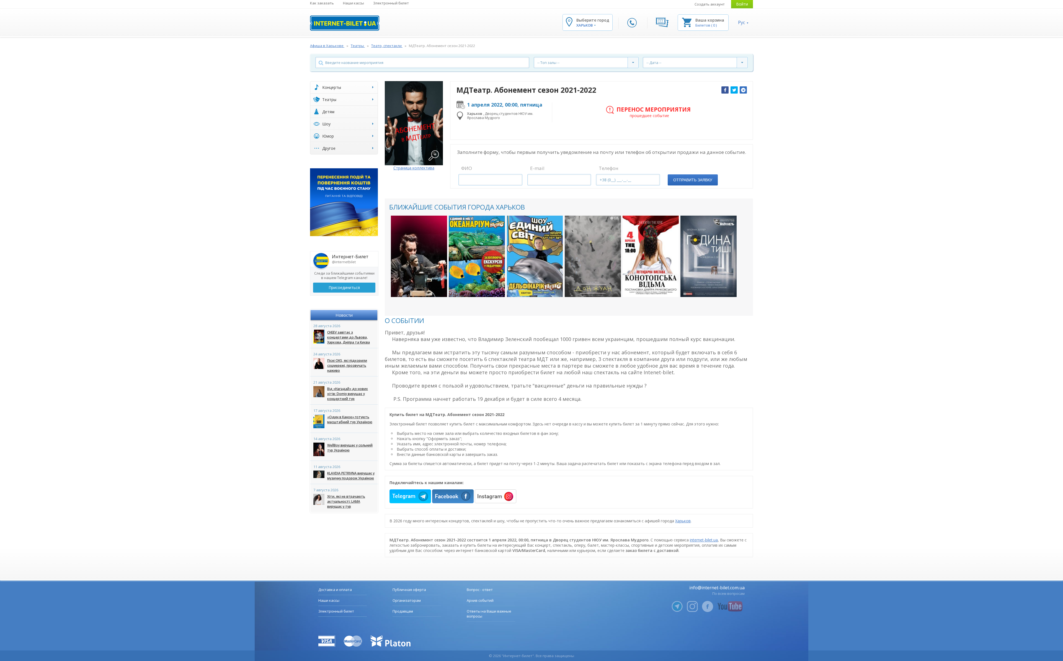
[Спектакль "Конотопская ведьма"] (651, 256)
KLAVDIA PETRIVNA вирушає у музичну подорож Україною (351, 476)
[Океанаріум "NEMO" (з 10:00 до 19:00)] (477, 256)
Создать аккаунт (710, 4)
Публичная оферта (409, 589)
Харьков (683, 520)
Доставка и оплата (335, 589)
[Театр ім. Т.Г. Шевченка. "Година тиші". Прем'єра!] (708, 256)
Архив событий (480, 600)
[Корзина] (687, 22)
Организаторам (407, 600)
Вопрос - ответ (480, 589)
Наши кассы (353, 3)
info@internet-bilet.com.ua (717, 588)
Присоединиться (344, 287)
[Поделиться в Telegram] (743, 90)
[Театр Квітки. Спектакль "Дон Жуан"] (593, 256)
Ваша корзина (709, 20)
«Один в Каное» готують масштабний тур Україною (349, 419)
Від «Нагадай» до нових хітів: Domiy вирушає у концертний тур (347, 393)
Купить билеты (415, 287)
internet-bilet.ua (704, 540)
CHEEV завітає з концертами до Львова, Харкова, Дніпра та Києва (348, 337)
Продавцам (403, 611)
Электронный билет (391, 3)
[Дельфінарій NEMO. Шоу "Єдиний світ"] (535, 256)
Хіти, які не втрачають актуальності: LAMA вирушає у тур (346, 501)
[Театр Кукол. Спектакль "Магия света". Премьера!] (419, 256)
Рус (741, 22)
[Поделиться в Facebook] (725, 90)
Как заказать (322, 3)
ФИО (466, 168)
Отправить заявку (692, 180)
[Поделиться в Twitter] (734, 90)
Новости (344, 315)
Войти (742, 4)
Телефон (608, 168)
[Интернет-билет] (344, 23)
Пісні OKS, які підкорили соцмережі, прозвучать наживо (347, 365)
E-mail (537, 168)
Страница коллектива (413, 168)
